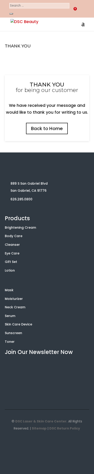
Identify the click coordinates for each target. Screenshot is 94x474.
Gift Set (11, 261)
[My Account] (81, 8)
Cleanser (12, 244)
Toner (10, 341)
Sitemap (39, 428)
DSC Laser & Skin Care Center (41, 421)
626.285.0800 (21, 199)
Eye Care (12, 253)
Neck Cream (15, 307)
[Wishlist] (72, 9)
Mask (9, 290)
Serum (10, 316)
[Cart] (64, 9)
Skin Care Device (18, 324)
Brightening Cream (20, 227)
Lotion (10, 270)
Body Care (13, 236)
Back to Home (47, 128)
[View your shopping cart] (64, 8)
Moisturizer (14, 298)
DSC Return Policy (64, 428)
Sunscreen (13, 333)
